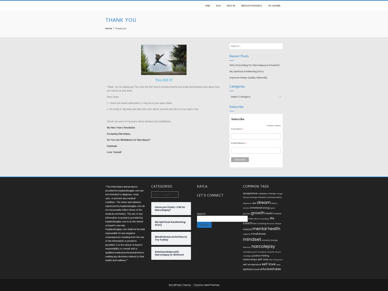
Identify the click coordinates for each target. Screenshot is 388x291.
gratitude (246, 214)
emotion (246, 208)
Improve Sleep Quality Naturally (248, 77)
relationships (250, 259)
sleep (278, 265)
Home (207, 5)
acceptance (250, 193)
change (272, 193)
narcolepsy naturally (266, 252)
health (269, 213)
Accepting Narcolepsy (119, 134)
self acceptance (252, 264)
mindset (252, 239)
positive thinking (260, 255)
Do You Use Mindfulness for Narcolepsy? (128, 140)
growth (258, 213)
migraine (246, 234)
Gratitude (112, 146)
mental (247, 229)
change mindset (258, 197)
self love (269, 264)
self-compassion (276, 260)
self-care (263, 259)
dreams (274, 203)
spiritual (247, 269)
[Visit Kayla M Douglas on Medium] (210, 203)
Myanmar (247, 247)
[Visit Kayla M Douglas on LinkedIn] (204, 203)
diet (254, 203)
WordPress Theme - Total (184, 285)
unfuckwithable (270, 269)
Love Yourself (114, 152)
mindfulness (258, 234)
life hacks (270, 224)
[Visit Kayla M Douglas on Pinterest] (216, 203)
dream (264, 202)
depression (247, 203)
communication (274, 197)
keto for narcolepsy (261, 219)
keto (251, 218)
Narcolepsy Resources (251, 5)
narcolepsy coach (250, 252)
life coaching (259, 223)
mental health (266, 228)
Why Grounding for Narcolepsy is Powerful (254, 65)
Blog (218, 5)
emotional (256, 207)
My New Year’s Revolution (121, 127)
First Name (237, 129)
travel (256, 269)
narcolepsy (263, 246)
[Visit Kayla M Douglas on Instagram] (199, 203)
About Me (231, 5)
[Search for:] (256, 45)
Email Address (239, 143)
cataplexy (263, 193)
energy (266, 207)
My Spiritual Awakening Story (246, 71)
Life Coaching (274, 5)
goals (273, 208)
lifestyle (278, 224)
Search (201, 214)
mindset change (270, 240)
